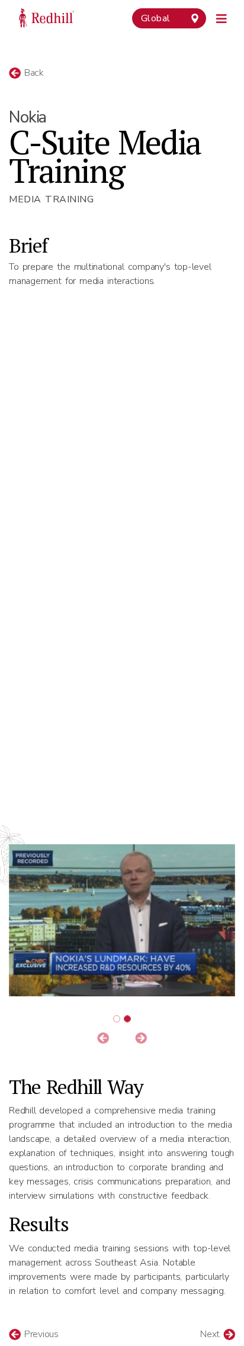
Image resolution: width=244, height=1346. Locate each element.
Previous (40, 1334)
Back (32, 72)
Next (211, 1334)
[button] (103, 1039)
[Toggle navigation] (221, 17)
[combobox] (169, 18)
